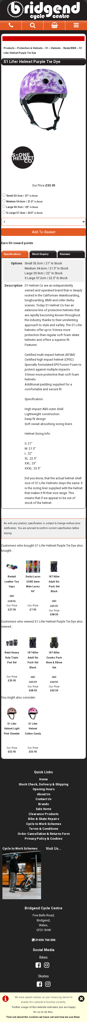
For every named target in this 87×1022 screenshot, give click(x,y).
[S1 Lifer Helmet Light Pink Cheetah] (12, 718)
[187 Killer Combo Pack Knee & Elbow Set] (54, 647)
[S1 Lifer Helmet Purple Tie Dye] (43, 99)
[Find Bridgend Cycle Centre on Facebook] (39, 966)
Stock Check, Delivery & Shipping (43, 784)
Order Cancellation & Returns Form (44, 834)
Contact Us (43, 799)
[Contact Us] (11, 25)
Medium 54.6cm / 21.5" (24, 201)
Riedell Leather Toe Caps (12, 581)
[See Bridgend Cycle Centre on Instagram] (48, 966)
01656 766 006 (45, 940)
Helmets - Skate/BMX (63, 48)
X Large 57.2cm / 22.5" (24, 212)
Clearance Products (43, 814)
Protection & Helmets (30, 48)
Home (43, 779)
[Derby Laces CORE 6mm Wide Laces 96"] (33, 571)
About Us (43, 794)
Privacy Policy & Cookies (43, 838)
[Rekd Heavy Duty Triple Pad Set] (12, 647)
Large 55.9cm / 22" (22, 207)
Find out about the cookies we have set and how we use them (43, 1017)
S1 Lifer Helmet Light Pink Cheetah (12, 728)
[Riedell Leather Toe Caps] (12, 571)
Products (9, 48)
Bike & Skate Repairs (43, 819)
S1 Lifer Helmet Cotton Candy (33, 728)
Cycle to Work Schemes (43, 824)
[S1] (22, 170)
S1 (46, 48)
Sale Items (43, 809)
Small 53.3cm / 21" (22, 195)
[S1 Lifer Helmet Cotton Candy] (33, 718)
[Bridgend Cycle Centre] (43, 9)
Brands (43, 804)
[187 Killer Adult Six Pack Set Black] (54, 571)
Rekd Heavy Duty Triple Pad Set (12, 657)
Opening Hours (44, 789)
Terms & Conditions (43, 828)
